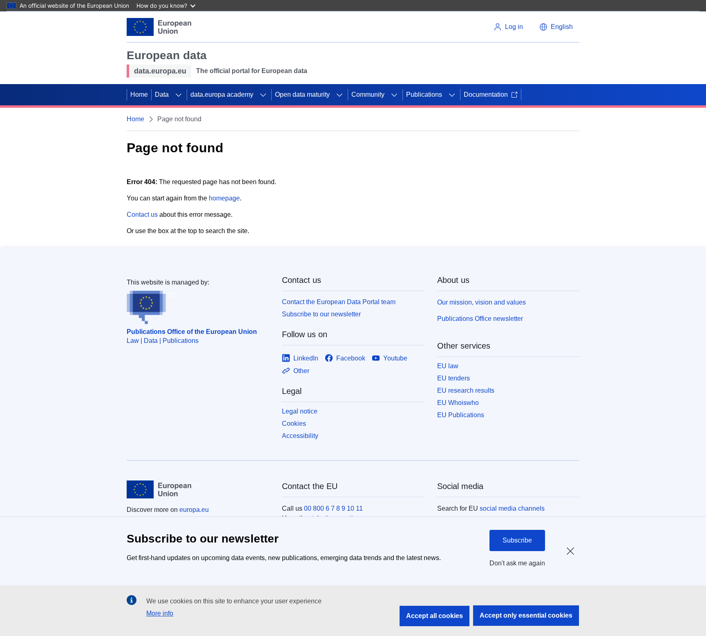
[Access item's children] (178, 94)
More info (159, 613)
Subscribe (517, 540)
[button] (556, 27)
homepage (224, 198)
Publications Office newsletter (480, 318)
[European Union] (159, 27)
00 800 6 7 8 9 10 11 (333, 508)
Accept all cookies (434, 615)
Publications (424, 94)
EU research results (465, 390)
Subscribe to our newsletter (321, 314)
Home (139, 94)
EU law (447, 365)
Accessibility (300, 435)
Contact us (142, 214)
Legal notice (299, 411)
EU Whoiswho (458, 402)
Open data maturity (302, 94)
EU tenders (453, 378)
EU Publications (460, 414)
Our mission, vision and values (481, 302)
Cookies (294, 423)
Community (367, 94)
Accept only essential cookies (526, 615)
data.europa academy (221, 94)
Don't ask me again (517, 563)
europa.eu (194, 509)
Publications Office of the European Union (192, 331)
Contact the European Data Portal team (338, 301)
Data (162, 94)
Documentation (486, 94)
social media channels (512, 508)
